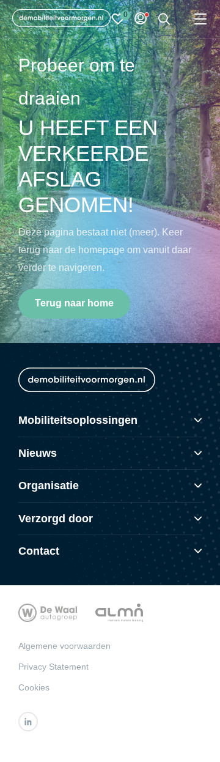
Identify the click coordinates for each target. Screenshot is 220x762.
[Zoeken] (164, 19)
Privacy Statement (53, 666)
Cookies (34, 687)
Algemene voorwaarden (64, 646)
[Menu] (200, 19)
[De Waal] (47, 612)
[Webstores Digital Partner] (61, 19)
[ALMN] (119, 612)
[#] (28, 721)
